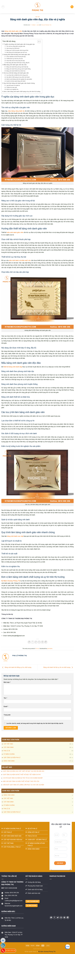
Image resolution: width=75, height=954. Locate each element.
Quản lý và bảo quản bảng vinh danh (15, 81)
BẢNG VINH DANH (9, 761)
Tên (5, 698)
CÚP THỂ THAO (8, 744)
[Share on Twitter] (35, 642)
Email (6, 706)
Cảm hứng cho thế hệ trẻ (12, 48)
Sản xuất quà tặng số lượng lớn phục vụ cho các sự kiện (23, 785)
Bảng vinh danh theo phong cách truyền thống (18, 69)
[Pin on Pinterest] (42, 642)
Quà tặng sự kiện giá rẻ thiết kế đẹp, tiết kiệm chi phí (22, 774)
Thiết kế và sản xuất (11, 87)
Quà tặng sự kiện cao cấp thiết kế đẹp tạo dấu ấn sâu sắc (23, 771)
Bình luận (7, 682)
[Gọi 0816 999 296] (3, 950)
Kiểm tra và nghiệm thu (12, 89)
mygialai (22, 951)
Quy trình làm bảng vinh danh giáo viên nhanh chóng (19, 83)
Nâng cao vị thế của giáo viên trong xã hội (17, 50)
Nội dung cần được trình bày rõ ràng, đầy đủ (17, 62)
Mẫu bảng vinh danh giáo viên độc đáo (15, 65)
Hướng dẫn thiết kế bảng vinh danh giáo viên (17, 54)
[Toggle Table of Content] (38, 41)
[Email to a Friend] (39, 642)
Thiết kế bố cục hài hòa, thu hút (14, 58)
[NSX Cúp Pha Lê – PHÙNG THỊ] (37, 7)
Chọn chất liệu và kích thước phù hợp (16, 56)
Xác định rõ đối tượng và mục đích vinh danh (18, 77)
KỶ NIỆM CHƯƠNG (9, 754)
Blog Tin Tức (37, 948)
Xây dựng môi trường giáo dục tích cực (16, 52)
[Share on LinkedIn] (45, 642)
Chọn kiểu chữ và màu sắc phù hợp (15, 60)
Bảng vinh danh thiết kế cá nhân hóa (15, 71)
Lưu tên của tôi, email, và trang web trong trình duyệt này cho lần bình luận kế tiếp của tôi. (34, 723)
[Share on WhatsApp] (29, 642)
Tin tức (37, 16)
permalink (49, 648)
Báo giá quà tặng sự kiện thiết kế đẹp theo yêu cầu (21, 781)
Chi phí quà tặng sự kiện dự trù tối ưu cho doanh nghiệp (23, 778)
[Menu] (3, 6)
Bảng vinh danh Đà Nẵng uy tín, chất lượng (17, 667)
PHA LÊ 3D (7, 751)
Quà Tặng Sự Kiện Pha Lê (12, 757)
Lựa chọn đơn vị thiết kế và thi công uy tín (17, 75)
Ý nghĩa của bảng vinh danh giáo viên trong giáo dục (19, 44)
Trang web (7, 715)
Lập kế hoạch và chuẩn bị (13, 85)
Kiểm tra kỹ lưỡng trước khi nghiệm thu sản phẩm (19, 79)
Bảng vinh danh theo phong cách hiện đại (17, 67)
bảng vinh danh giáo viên (13, 31)
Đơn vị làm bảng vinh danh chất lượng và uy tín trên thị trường (22, 91)
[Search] (72, 6)
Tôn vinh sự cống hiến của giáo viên (15, 46)
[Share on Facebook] (32, 642)
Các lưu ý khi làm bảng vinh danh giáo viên (16, 73)
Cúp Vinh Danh (9, 747)
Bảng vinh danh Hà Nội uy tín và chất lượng (57, 667)
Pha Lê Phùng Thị (46, 25)
